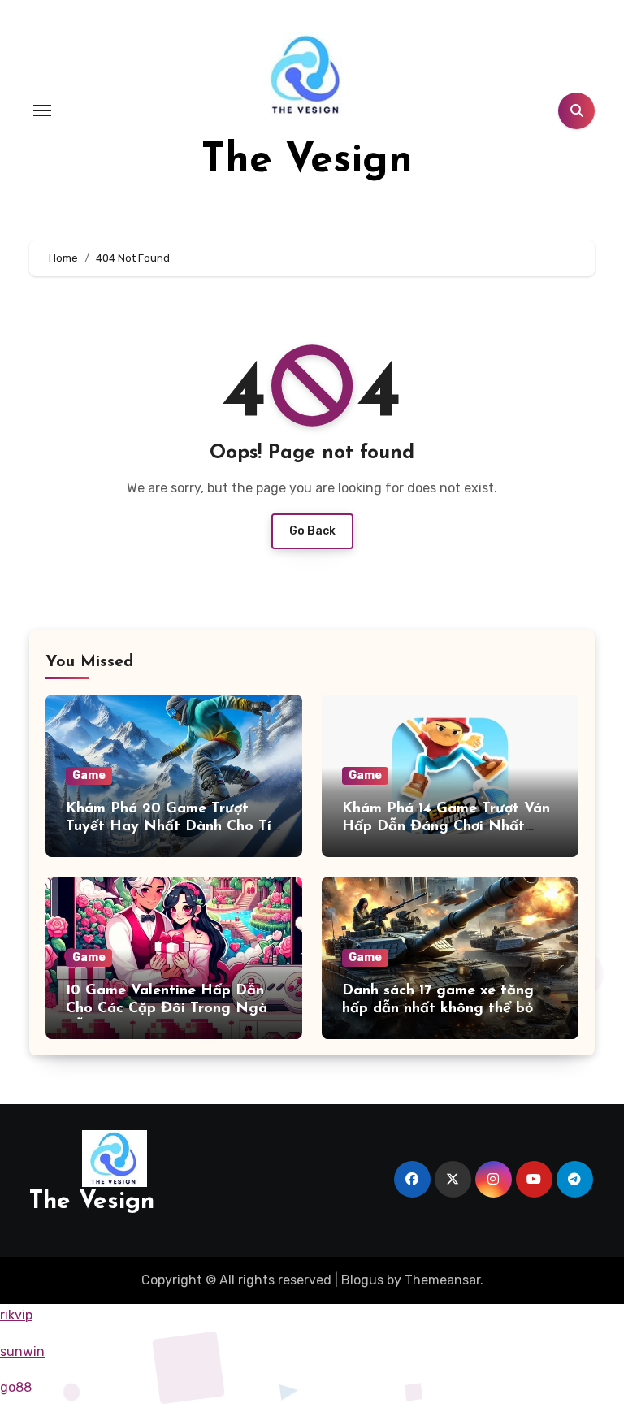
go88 (16, 1387)
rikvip (16, 1315)
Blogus (362, 1280)
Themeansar (442, 1280)
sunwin (22, 1351)
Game (89, 775)
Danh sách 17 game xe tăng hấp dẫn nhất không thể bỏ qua (438, 1008)
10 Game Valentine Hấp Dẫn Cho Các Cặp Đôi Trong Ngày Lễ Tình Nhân (170, 1008)
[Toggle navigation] (42, 110)
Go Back (312, 531)
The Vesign (307, 161)
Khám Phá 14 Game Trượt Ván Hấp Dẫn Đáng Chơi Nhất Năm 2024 (446, 826)
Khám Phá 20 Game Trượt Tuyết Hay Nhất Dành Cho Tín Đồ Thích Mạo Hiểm (173, 826)
